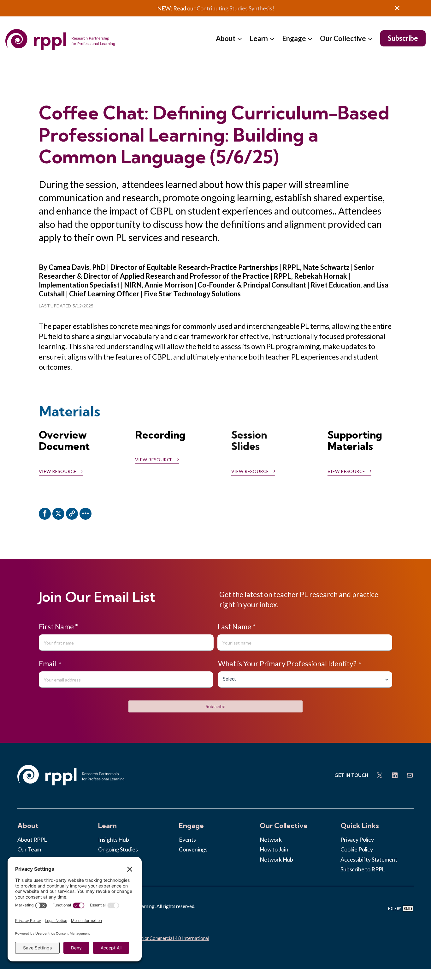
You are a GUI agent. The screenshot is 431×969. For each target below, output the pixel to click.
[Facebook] (45, 514)
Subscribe (215, 706)
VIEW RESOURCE (250, 471)
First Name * (58, 626)
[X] (58, 514)
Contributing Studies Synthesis (234, 8)
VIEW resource (57, 471)
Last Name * (236, 626)
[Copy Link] (72, 514)
